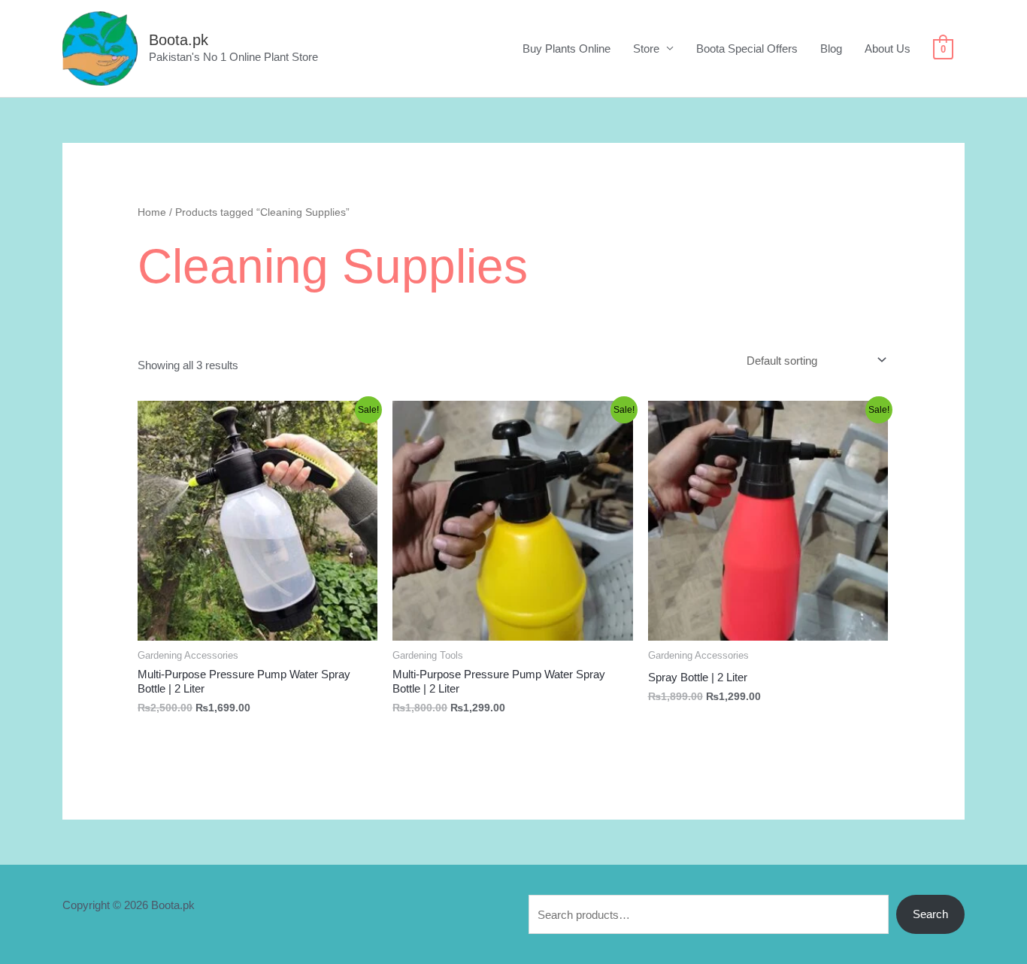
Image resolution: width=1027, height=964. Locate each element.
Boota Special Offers (747, 48)
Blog (831, 48)
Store (646, 48)
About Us (887, 48)
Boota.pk (178, 40)
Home (152, 212)
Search (930, 914)
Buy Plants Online (566, 48)
